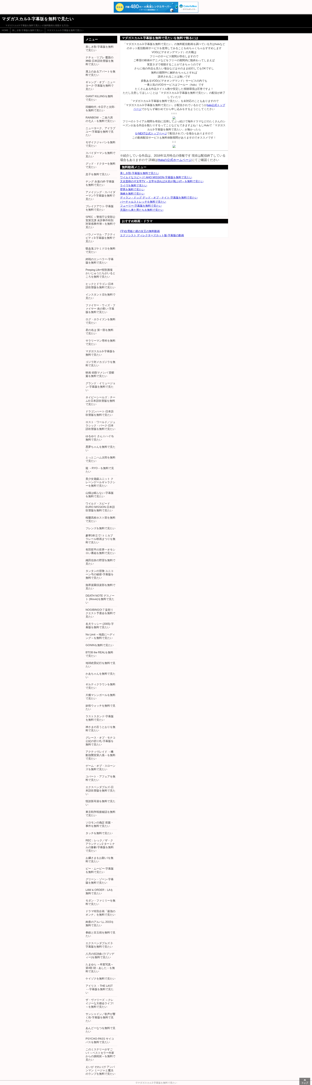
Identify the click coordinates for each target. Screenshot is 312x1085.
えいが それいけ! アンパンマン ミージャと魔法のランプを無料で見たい (100, 1070)
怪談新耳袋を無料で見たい (100, 803)
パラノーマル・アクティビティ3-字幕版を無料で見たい (100, 238)
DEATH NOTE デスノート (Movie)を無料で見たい (100, 599)
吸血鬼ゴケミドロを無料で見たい (100, 250)
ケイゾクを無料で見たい (100, 978)
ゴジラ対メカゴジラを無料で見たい (100, 363)
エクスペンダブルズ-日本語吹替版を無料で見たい (100, 790)
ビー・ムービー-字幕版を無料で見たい (100, 870)
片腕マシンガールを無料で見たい (100, 696)
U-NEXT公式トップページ (151, 133)
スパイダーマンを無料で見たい (100, 154)
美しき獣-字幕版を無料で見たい (27, 30)
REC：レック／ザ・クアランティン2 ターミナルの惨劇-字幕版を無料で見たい (100, 845)
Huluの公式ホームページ (175, 159)
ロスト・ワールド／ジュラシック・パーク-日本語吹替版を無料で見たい (100, 425)
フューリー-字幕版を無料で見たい (141, 205)
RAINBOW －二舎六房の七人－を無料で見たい (100, 119)
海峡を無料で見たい (132, 193)
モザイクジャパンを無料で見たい (100, 144)
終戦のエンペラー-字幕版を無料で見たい (100, 261)
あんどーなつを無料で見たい (100, 1029)
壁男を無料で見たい (132, 189)
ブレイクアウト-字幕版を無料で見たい (100, 208)
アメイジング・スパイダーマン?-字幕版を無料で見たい (100, 195)
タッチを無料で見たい (99, 833)
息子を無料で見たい (98, 174)
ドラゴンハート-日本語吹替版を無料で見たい (100, 413)
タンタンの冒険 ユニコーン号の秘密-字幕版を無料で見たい (100, 574)
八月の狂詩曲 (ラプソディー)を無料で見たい (100, 955)
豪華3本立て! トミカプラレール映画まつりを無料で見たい (100, 539)
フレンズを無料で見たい (100, 528)
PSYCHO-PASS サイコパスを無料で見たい (100, 1040)
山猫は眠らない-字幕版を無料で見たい (100, 494)
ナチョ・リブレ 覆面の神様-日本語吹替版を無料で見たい (100, 61)
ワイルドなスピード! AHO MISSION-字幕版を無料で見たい (156, 177)
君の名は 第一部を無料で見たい (99, 331)
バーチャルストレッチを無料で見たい (143, 201)
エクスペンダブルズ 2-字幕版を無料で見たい (99, 945)
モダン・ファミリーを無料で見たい (100, 902)
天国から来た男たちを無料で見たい (141, 209)
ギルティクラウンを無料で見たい (100, 686)
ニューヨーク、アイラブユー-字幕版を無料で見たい (100, 132)
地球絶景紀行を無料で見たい (100, 664)
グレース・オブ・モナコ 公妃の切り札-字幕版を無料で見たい (100, 741)
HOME (5, 30)
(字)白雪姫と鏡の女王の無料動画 (140, 231)
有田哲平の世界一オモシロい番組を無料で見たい (100, 551)
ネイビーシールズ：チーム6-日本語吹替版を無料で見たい (100, 401)
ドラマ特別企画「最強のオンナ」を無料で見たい (100, 913)
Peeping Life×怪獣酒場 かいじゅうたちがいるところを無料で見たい (100, 273)
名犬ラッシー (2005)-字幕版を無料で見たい (100, 625)
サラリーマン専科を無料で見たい (100, 342)
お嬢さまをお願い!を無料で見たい (99, 859)
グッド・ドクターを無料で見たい (100, 165)
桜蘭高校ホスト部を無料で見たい (100, 519)
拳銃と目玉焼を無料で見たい (100, 934)
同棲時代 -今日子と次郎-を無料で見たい (100, 108)
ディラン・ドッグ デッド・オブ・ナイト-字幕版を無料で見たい (159, 197)
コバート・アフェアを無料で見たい (100, 778)
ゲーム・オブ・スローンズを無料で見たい (100, 767)
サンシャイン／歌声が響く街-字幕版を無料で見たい (100, 1017)
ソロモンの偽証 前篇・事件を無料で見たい (99, 824)
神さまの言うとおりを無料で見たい (100, 728)
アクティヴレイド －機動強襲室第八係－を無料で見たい (100, 755)
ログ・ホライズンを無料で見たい (100, 321)
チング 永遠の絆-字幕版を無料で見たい (100, 183)
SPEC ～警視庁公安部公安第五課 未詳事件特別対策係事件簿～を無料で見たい (100, 222)
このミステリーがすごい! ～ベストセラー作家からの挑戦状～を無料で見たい (100, 1054)
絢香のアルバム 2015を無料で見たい (100, 923)
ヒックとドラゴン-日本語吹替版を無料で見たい (100, 285)
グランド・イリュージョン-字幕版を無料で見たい (100, 387)
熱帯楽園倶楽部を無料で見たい (100, 586)
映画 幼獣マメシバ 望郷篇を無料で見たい (100, 374)
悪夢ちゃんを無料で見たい (100, 448)
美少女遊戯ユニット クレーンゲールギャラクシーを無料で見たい (100, 482)
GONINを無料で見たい (100, 645)
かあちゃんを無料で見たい (100, 675)
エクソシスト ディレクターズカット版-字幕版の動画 (152, 235)
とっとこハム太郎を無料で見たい (100, 459)
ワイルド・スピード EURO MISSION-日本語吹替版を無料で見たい (100, 507)
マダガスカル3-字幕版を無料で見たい (65, 30)
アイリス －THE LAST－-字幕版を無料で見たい (100, 989)
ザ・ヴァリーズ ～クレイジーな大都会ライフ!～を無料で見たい (99, 1003)
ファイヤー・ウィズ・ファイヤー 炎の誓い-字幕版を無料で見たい (100, 309)
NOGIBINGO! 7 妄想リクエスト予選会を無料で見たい (100, 613)
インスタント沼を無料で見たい (100, 296)
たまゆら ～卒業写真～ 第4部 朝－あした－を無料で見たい (100, 968)
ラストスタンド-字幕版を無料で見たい (100, 718)
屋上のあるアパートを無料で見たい (100, 73)
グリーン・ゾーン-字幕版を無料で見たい (100, 881)
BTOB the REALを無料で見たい (99, 654)
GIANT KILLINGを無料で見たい (99, 98)
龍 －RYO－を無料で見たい (100, 470)
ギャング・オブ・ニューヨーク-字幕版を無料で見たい (100, 85)
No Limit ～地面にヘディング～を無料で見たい (100, 636)
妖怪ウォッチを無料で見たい (100, 707)
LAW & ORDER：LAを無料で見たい (99, 891)
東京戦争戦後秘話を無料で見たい (100, 813)
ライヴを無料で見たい (133, 185)
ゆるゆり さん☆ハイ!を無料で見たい (100, 438)
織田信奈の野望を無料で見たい (100, 562)
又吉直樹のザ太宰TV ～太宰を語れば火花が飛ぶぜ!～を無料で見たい (161, 181)
